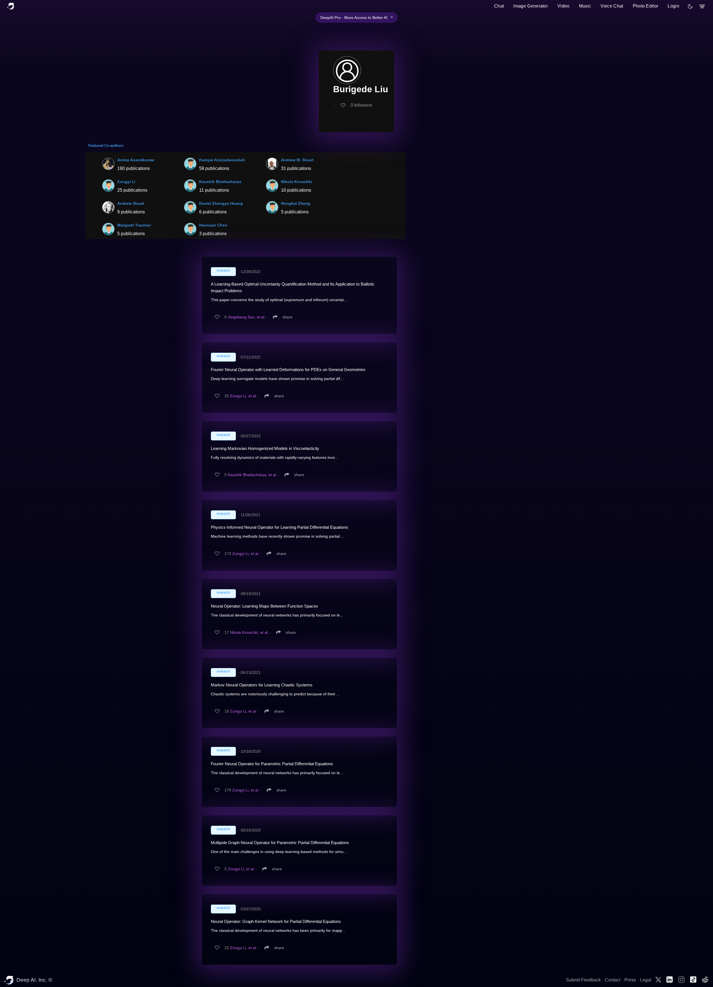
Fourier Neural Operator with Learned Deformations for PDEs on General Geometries (288, 369)
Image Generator (530, 6)
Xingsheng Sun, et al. (246, 317)
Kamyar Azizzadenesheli (222, 160)
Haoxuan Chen (213, 225)
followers (361, 105)
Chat (499, 6)
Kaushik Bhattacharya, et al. (252, 474)
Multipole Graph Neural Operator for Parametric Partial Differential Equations (280, 842)
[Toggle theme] (690, 6)
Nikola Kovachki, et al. (249, 632)
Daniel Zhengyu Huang (221, 203)
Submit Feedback (583, 980)
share (287, 317)
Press (630, 980)
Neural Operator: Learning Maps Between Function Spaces (264, 606)
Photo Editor (645, 6)
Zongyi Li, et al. (243, 396)
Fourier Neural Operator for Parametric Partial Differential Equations (272, 763)
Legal (645, 980)
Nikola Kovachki (296, 181)
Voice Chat (611, 6)
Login (673, 6)
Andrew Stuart (130, 203)
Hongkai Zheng (295, 203)
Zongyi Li (126, 181)
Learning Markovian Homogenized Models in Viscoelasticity (265, 448)
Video (563, 6)
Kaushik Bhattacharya (220, 181)
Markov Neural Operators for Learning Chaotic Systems (261, 685)
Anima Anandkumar (135, 160)
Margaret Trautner (134, 225)
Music (585, 6)
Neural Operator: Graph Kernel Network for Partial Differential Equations (276, 921)
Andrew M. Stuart (297, 160)
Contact (612, 980)
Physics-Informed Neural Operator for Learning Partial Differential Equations (279, 527)
